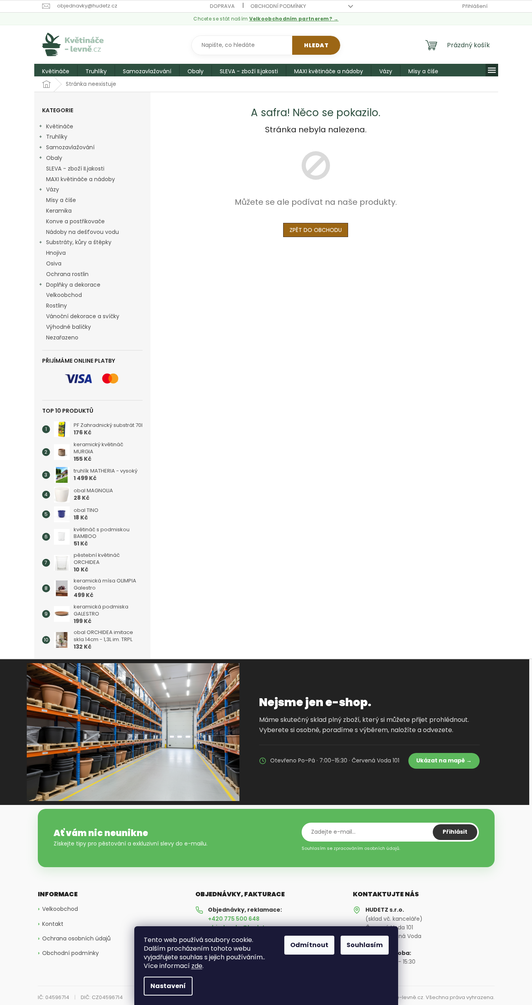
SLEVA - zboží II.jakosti (75, 168)
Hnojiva (56, 253)
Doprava (222, 6)
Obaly (54, 158)
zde (196, 965)
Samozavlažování (70, 147)
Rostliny (56, 306)
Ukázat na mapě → (444, 760)
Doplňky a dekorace (73, 285)
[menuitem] (55, 71)
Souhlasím (365, 944)
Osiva (53, 263)
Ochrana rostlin (67, 274)
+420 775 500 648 (234, 919)
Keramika (59, 211)
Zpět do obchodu (315, 230)
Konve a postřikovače (75, 221)
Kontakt (52, 924)
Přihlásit (455, 832)
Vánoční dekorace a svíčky (82, 316)
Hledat (316, 45)
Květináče (59, 126)
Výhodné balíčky (68, 327)
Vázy (52, 189)
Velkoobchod (64, 295)
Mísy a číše (61, 200)
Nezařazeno (62, 337)
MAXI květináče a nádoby (80, 179)
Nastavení (168, 985)
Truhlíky (56, 137)
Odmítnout (309, 944)
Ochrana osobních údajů (76, 938)
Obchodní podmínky (278, 6)
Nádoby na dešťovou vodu (82, 232)
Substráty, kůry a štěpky (78, 242)
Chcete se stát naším (265, 19)
